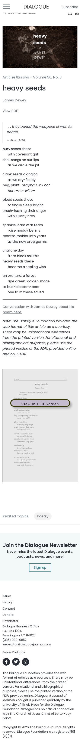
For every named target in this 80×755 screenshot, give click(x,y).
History (8, 602)
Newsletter (10, 621)
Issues (7, 596)
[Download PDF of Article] (74, 13)
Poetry (42, 516)
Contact (9, 608)
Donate (8, 615)
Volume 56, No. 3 (47, 77)
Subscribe (70, 7)
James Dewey (14, 100)
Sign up (40, 567)
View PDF (10, 110)
